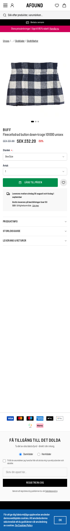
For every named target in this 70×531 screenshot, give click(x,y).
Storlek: (8, 150)
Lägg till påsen (33, 182)
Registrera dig (35, 482)
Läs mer (35, 205)
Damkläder (28, 454)
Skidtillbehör (32, 41)
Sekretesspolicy (51, 491)
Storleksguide (11, 231)
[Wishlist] (57, 5)
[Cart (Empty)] (64, 5)
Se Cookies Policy (23, 525)
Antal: (5, 165)
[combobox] (35, 15)
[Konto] (12, 5)
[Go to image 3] (38, 121)
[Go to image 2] (35, 121)
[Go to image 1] (32, 121)
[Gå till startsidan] (34, 5)
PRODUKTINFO (10, 221)
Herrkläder (46, 454)
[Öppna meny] (5, 5)
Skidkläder (20, 41)
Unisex (6, 41)
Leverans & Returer (14, 240)
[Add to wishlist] (63, 182)
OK (60, 520)
